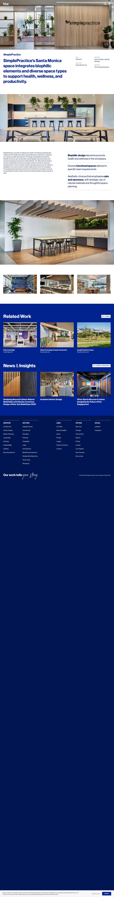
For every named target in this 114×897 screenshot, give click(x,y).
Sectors (26, 423)
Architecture (7, 426)
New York (79, 426)
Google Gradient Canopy (85, 350)
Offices (79, 423)
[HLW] (6, 4)
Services (7, 423)
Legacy (58, 441)
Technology (98, 67)
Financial (25, 438)
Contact (59, 449)
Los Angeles (80, 449)
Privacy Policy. (107, 475)
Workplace (105, 67)
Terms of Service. (99, 475)
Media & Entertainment (30, 452)
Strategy (97, 61)
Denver (78, 438)
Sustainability (7, 445)
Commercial (26, 430)
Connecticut (80, 434)
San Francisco (80, 452)
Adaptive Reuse (28, 426)
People (58, 438)
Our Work (59, 426)
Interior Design (99, 59)
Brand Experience (9, 452)
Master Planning (8, 434)
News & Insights (61, 430)
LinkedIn (97, 426)
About (58, 434)
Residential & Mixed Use (30, 456)
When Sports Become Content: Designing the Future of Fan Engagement (91, 401)
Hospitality (26, 441)
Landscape (7, 438)
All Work (106, 316)
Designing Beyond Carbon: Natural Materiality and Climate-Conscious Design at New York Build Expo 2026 (19, 401)
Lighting (106, 59)
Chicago (78, 430)
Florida (78, 441)
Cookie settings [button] (96, 893)
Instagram (98, 430)
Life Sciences (27, 449)
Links (58, 423)
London (78, 445)
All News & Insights (101, 365)
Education (26, 434)
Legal (24, 445)
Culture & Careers (62, 445)
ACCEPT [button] (106, 893)
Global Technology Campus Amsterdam (53, 350)
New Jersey (79, 456)
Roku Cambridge (9, 350)
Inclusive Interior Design (51, 399)
